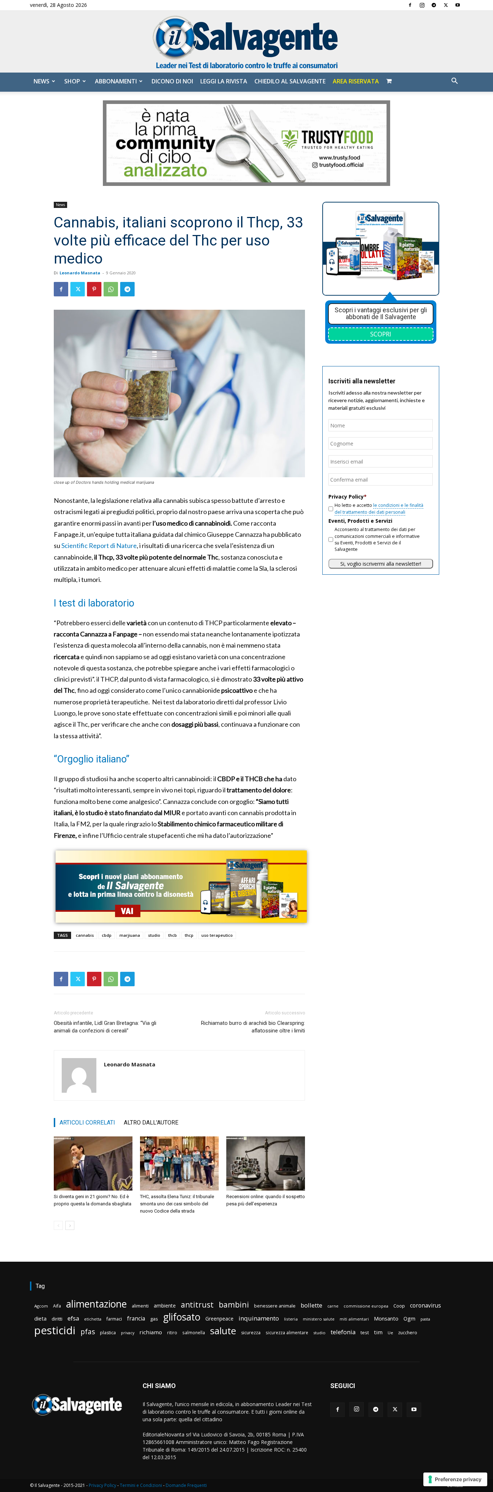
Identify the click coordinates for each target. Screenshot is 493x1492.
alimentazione (96, 1304)
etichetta (92, 1319)
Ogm (409, 1318)
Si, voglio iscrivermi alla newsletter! (380, 563)
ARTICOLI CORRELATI (87, 1122)
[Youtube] (457, 5)
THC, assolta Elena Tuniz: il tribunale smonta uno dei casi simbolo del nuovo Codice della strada (177, 1204)
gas (154, 1318)
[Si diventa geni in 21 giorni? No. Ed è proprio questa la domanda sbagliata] (93, 1163)
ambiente (165, 1305)
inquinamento (259, 1318)
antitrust (197, 1304)
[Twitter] (445, 5)
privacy (127, 1332)
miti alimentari (354, 1319)
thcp (189, 935)
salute (223, 1331)
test (365, 1332)
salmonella (193, 1332)
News (41, 81)
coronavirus (425, 1305)
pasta (425, 1319)
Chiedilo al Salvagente (290, 81)
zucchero (407, 1333)
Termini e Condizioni (141, 1485)
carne (333, 1306)
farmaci (114, 1319)
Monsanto (386, 1318)
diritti (57, 1318)
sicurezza (251, 1333)
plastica (108, 1333)
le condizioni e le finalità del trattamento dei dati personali (379, 508)
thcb (172, 935)
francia (136, 1318)
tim (378, 1332)
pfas (87, 1332)
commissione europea (366, 1306)
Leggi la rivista (223, 81)
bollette (311, 1305)
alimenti (140, 1306)
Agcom (41, 1306)
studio (154, 935)
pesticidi (54, 1330)
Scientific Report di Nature (99, 545)
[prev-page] (58, 1225)
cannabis (85, 935)
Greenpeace (219, 1318)
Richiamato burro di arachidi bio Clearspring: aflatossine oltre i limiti (253, 1027)
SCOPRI (380, 334)
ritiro (172, 1332)
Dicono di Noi (172, 81)
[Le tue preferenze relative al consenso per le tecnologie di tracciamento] (455, 1479)
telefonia (343, 1332)
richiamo (150, 1332)
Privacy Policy (102, 1485)
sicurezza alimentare (287, 1332)
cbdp (107, 935)
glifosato (181, 1317)
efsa (73, 1318)
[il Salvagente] (246, 42)
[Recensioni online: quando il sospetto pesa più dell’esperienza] (265, 1163)
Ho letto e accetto (379, 508)
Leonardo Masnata (80, 272)
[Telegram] (433, 5)
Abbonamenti (116, 81)
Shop (72, 81)
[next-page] (69, 1225)
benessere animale (275, 1306)
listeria (291, 1319)
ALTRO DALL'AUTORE (151, 1122)
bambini (234, 1304)
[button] (454, 81)
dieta (40, 1318)
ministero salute (319, 1319)
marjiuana (129, 935)
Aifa (57, 1306)
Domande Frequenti (186, 1485)
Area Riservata (356, 81)
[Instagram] (421, 5)
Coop (399, 1305)
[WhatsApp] (111, 289)
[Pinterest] (94, 289)
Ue (390, 1332)
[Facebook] (410, 5)
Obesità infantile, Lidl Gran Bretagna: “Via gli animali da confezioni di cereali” (105, 1027)
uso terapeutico (217, 935)
